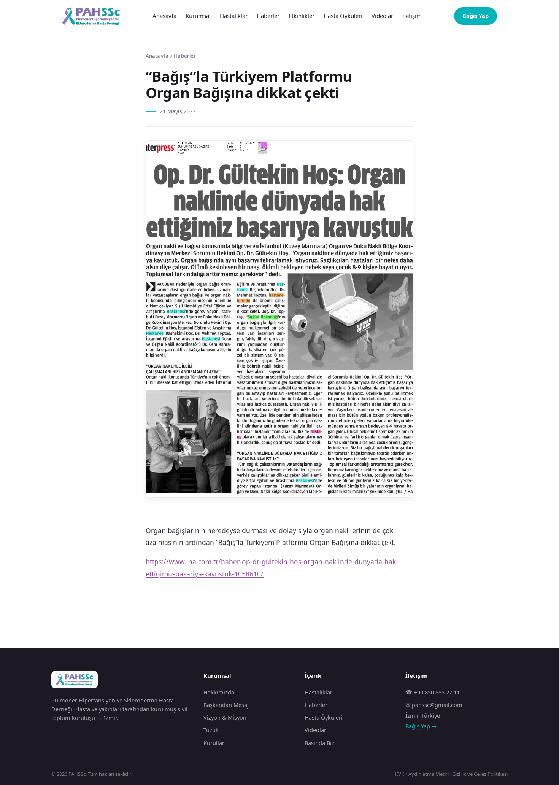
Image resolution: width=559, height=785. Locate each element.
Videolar (382, 15)
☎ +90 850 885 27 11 (432, 692)
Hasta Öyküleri (343, 15)
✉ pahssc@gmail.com (433, 705)
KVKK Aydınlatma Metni (422, 774)
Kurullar (213, 743)
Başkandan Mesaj (226, 705)
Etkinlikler (301, 15)
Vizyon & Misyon (224, 717)
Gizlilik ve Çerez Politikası (480, 774)
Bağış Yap (475, 15)
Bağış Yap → (421, 726)
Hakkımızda (218, 692)
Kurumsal (198, 15)
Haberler (268, 15)
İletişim (412, 15)
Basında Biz (319, 743)
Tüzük (211, 730)
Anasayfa (164, 15)
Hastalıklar (234, 15)
